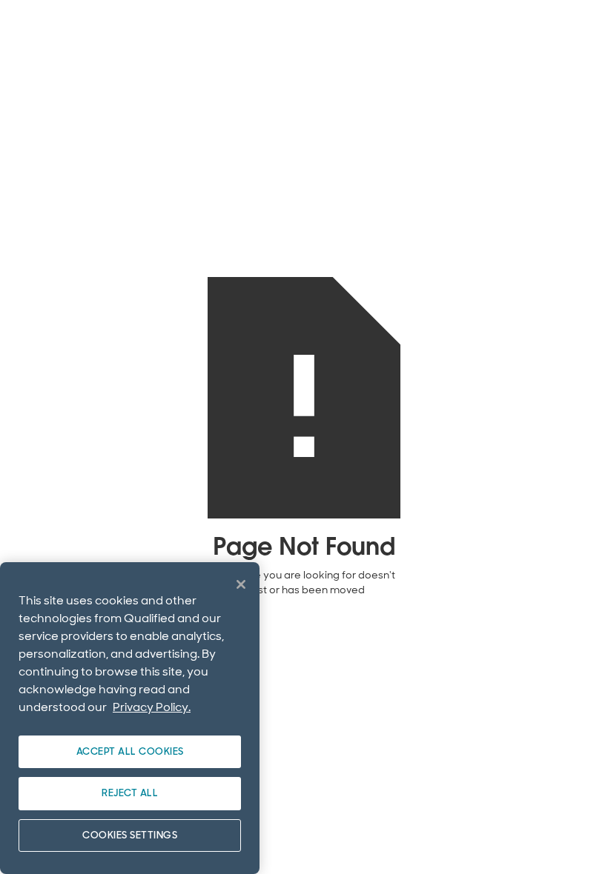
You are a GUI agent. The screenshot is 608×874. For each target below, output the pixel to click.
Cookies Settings (129, 835)
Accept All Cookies (130, 751)
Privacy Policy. (152, 707)
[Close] (241, 584)
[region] (130, 718)
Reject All (130, 793)
